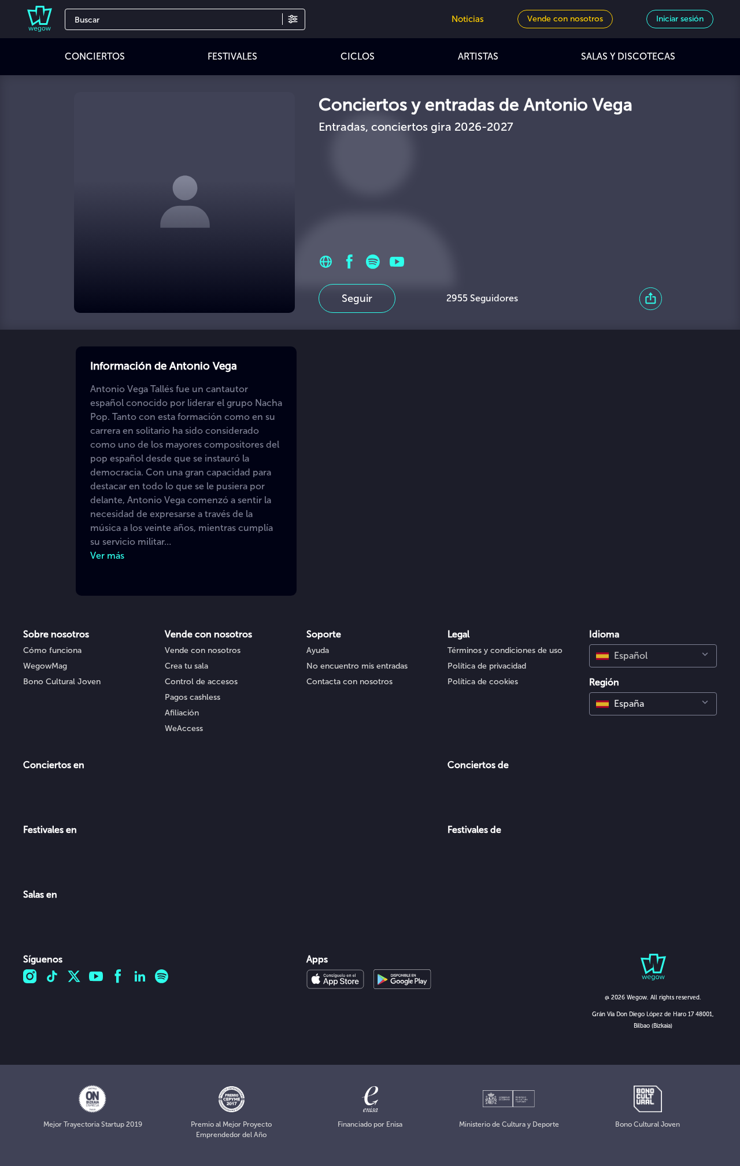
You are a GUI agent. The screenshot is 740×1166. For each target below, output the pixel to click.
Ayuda (317, 650)
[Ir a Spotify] (373, 261)
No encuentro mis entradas (357, 666)
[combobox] (653, 656)
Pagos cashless (192, 697)
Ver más (107, 555)
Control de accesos (201, 682)
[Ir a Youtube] (397, 262)
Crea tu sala (186, 666)
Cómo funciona (52, 650)
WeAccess (184, 728)
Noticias (468, 19)
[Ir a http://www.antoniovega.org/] (326, 261)
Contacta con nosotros (349, 682)
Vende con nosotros (202, 650)
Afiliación (182, 713)
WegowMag (45, 666)
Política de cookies (482, 682)
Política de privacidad (486, 666)
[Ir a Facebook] (349, 261)
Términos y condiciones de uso (505, 650)
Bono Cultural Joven (62, 682)
